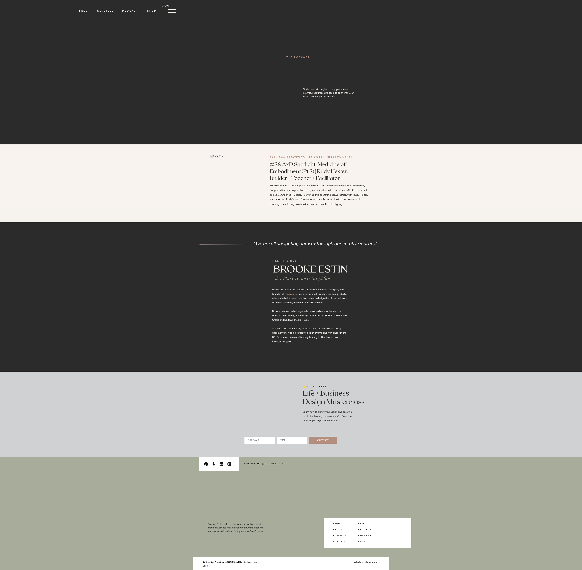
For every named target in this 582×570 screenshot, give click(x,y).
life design (315, 157)
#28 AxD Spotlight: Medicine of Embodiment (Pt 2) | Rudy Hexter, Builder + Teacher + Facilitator (309, 171)
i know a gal (371, 562)
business (277, 157)
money (347, 157)
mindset (333, 157)
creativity (295, 157)
